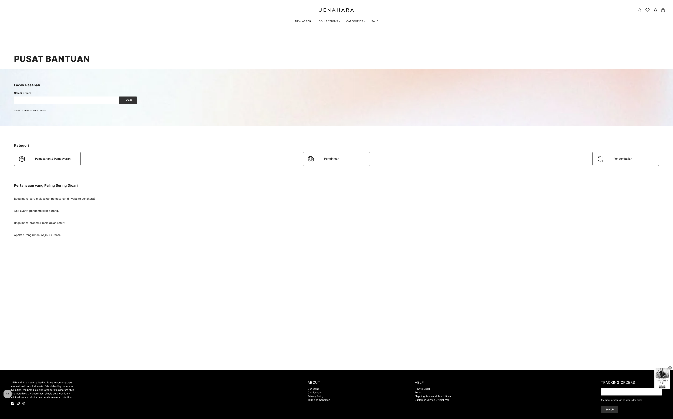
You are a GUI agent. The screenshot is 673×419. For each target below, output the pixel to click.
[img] (12, 403)
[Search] (639, 9)
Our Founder (315, 392)
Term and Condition (319, 399)
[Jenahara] (336, 9)
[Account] (655, 9)
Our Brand (313, 388)
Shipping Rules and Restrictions (433, 396)
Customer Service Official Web (432, 399)
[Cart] (663, 10)
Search (610, 409)
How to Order (422, 388)
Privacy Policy (316, 396)
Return (418, 392)
